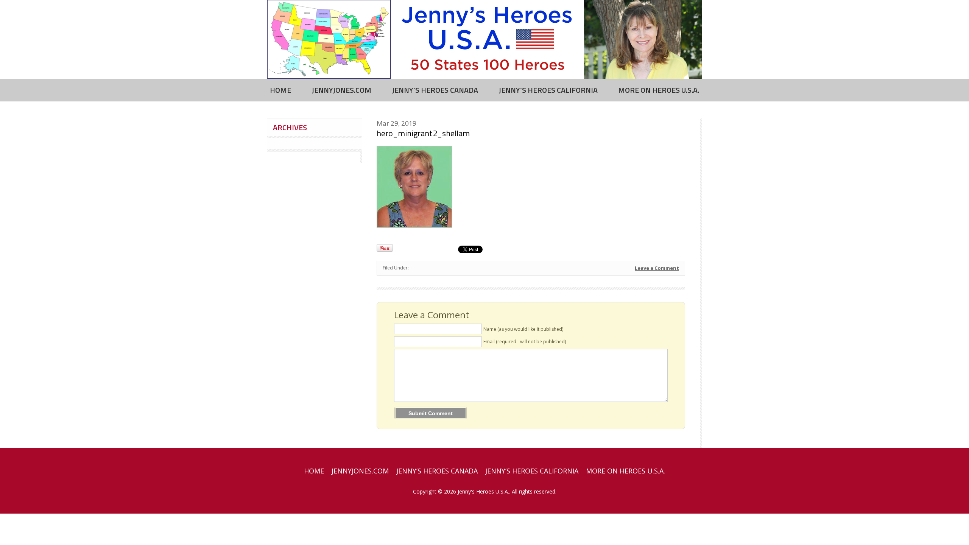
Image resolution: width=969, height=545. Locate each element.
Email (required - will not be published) (524, 341)
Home (280, 90)
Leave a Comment (657, 268)
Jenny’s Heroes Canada (435, 90)
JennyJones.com (341, 90)
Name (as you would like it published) (523, 329)
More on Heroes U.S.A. (658, 90)
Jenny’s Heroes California (548, 90)
